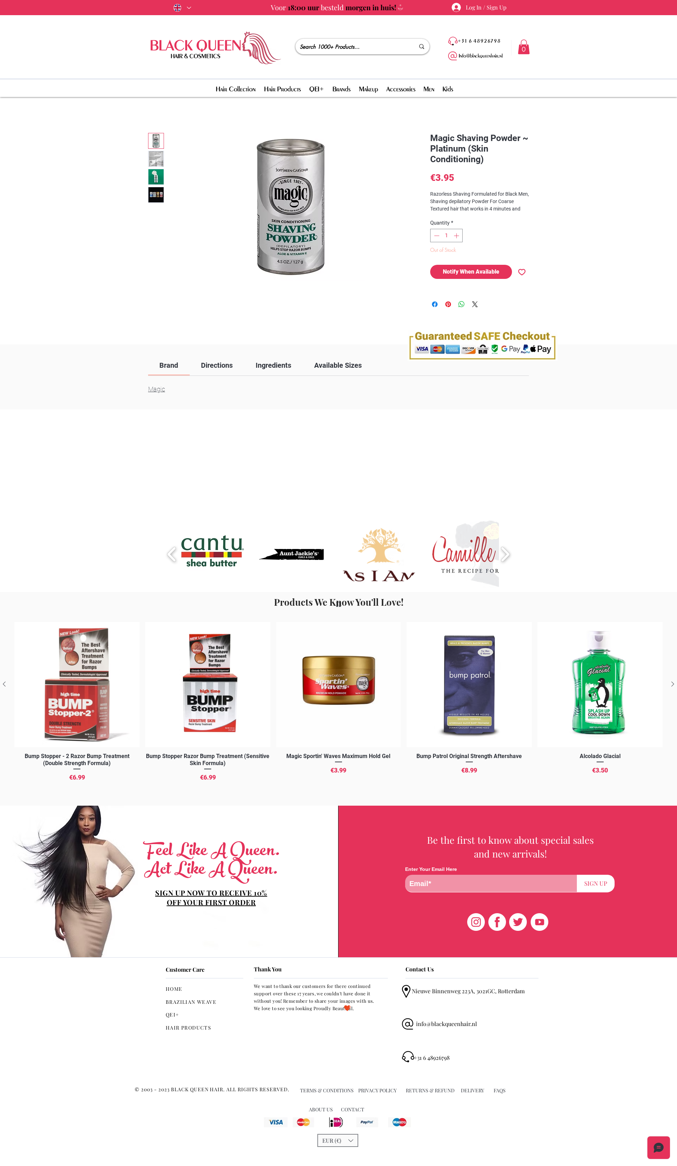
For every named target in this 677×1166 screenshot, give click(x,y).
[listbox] (337, 1140)
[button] (524, 46)
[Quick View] (77, 684)
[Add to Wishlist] (522, 272)
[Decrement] (436, 235)
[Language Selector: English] (181, 8)
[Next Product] (673, 684)
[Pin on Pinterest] (448, 304)
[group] (338, 711)
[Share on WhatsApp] (461, 304)
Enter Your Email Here (431, 869)
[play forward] (505, 554)
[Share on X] (475, 304)
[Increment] (457, 235)
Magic (156, 389)
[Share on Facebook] (435, 304)
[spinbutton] (446, 235)
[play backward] (172, 554)
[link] (168, 365)
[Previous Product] (4, 684)
